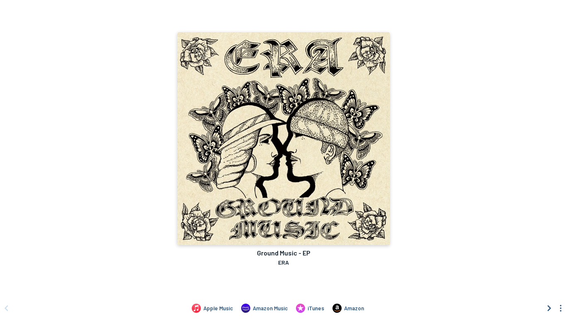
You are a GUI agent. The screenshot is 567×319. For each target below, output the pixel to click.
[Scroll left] (6, 308)
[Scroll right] (549, 308)
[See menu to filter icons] (560, 308)
